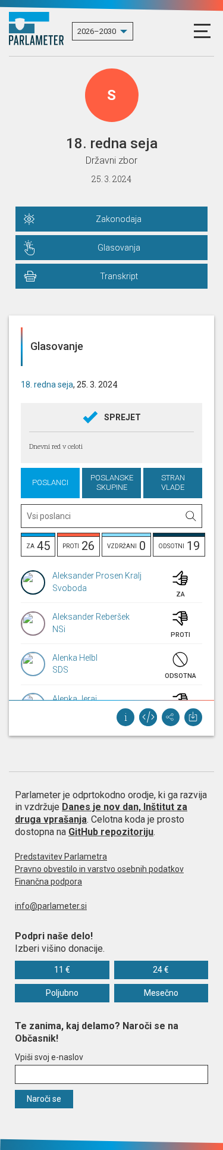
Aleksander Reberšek (91, 616)
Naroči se (44, 1099)
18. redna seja (47, 384)
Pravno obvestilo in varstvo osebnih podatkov (99, 869)
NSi (58, 629)
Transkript (119, 276)
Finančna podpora (48, 881)
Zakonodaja (119, 219)
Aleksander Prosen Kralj (97, 575)
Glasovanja (119, 247)
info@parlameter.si (51, 906)
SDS (60, 669)
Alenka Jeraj (74, 699)
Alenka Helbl (75, 657)
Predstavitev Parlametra (61, 856)
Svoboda (69, 588)
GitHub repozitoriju (110, 832)
